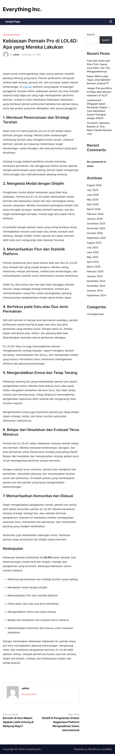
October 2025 (95, 233)
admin (16, 54)
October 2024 (95, 290)
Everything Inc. (22, 9)
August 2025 (94, 242)
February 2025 (95, 271)
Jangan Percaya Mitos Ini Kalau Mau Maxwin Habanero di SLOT (99, 92)
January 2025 (95, 276)
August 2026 (94, 185)
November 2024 (96, 285)
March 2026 (94, 209)
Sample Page (12, 21)
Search (91, 34)
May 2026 (92, 199)
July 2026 (92, 189)
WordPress (94, 749)
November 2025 (96, 228)
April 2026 (93, 204)
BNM (109, 749)
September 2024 (96, 295)
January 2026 (95, 218)
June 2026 (93, 194)
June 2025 (93, 252)
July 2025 (92, 247)
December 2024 (96, 280)
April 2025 (93, 261)
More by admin (29, 694)
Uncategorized (11, 35)
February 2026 (95, 213)
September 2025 (96, 237)
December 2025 (96, 223)
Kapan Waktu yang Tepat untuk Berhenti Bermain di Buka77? (98, 80)
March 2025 (94, 266)
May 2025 (92, 257)
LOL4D (27, 86)
